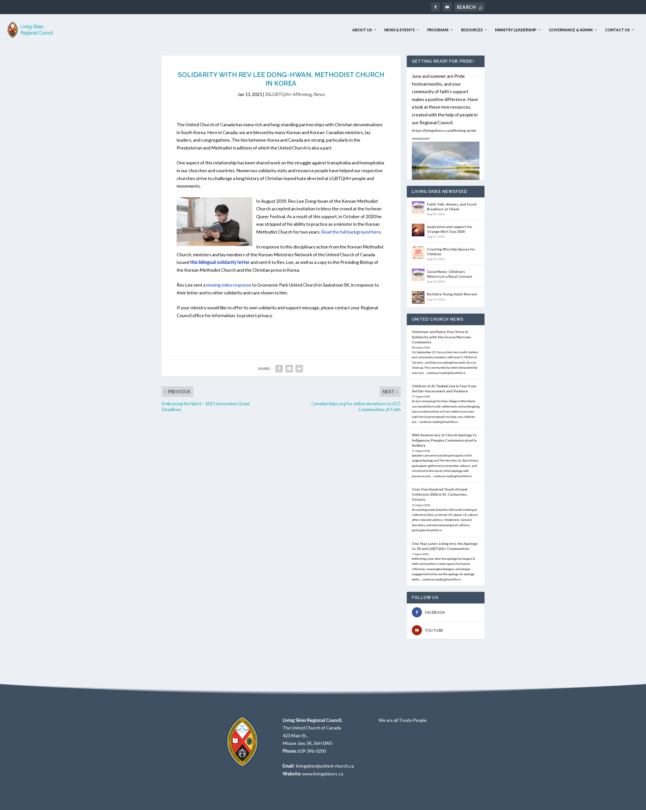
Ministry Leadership (515, 30)
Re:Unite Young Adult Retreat (452, 294)
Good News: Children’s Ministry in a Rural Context (449, 273)
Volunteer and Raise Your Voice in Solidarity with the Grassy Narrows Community (441, 337)
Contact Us (617, 30)
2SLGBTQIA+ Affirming (288, 94)
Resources (471, 30)
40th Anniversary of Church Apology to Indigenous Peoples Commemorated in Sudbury (444, 440)
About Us (362, 30)
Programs (437, 30)
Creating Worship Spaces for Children (451, 251)
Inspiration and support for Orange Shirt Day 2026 (449, 228)
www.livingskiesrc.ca (322, 773)
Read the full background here (351, 232)
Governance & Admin (571, 30)
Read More (457, 373)
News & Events (399, 30)
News (319, 94)
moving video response (228, 285)
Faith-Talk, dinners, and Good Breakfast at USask (451, 206)
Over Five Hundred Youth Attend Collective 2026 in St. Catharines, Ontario (439, 494)
